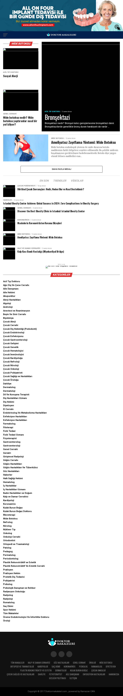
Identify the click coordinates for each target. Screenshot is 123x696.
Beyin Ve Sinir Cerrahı (14, 314)
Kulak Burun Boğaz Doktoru (17, 511)
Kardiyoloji (8, 500)
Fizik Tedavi (9, 431)
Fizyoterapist (10, 438)
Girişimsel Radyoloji (13, 456)
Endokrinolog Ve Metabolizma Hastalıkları (25, 413)
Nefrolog (7, 522)
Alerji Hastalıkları (12, 300)
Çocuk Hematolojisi (13, 351)
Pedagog (8, 551)
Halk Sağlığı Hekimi (13, 478)
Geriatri (7, 453)
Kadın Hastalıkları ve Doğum (17, 493)
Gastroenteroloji (11, 445)
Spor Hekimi (9, 610)
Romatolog (9, 602)
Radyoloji (8, 599)
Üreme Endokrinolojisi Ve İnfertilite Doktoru (26, 617)
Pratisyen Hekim (11, 573)
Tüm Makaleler (11, 613)
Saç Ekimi (8, 606)
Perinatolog (9, 555)
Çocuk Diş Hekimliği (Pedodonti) (20, 329)
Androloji (8, 307)
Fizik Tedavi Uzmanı (13, 435)
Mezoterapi (9, 515)
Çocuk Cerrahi (10, 325)
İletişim (73, 678)
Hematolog (9, 482)
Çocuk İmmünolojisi (13, 354)
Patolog (7, 548)
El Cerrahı (8, 409)
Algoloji (7, 303)
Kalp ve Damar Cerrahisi (15, 496)
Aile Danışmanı (10, 289)
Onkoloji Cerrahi (11, 537)
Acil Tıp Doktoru (11, 281)
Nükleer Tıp (9, 529)
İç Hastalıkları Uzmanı (14, 489)
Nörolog (7, 526)
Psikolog (7, 584)
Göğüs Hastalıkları (12, 464)
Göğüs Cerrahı (10, 460)
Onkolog (7, 533)
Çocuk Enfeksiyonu (13, 336)
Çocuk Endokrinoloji (13, 332)
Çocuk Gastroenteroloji (15, 340)
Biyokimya (8, 318)
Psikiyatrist (9, 580)
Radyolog (8, 595)
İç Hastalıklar (9, 486)
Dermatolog (9, 387)
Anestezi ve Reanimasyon (16, 311)
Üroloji (6, 620)
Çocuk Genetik (10, 347)
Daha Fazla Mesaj (61, 169)
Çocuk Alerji (9, 321)
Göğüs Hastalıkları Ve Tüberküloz (20, 467)
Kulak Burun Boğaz (13, 507)
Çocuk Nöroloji (11, 365)
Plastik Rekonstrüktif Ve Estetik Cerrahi (24, 566)
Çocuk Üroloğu (11, 380)
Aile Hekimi (9, 292)
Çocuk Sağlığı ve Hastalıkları (17, 376)
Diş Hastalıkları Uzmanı (15, 398)
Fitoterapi (8, 427)
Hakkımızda (114, 674)
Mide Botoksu (10, 518)
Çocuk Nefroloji (11, 361)
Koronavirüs (9, 504)
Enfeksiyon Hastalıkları (15, 416)
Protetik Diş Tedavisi (14, 577)
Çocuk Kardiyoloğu (13, 358)
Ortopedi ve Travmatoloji (16, 544)
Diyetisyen (8, 405)
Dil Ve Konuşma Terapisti (16, 394)
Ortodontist (9, 540)
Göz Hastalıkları (11, 471)
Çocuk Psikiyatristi (12, 373)
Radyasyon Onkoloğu (14, 591)
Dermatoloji (9, 391)
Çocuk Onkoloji (11, 369)
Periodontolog (10, 558)
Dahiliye (7, 383)
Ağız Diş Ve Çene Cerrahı (16, 285)
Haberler (7, 475)
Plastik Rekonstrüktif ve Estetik (19, 562)
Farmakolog (9, 424)
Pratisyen (8, 570)
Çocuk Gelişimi (11, 343)
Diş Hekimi (8, 402)
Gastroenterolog (11, 442)
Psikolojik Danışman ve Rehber (19, 588)
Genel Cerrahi (10, 449)
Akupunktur (9, 296)
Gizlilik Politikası (57, 678)
